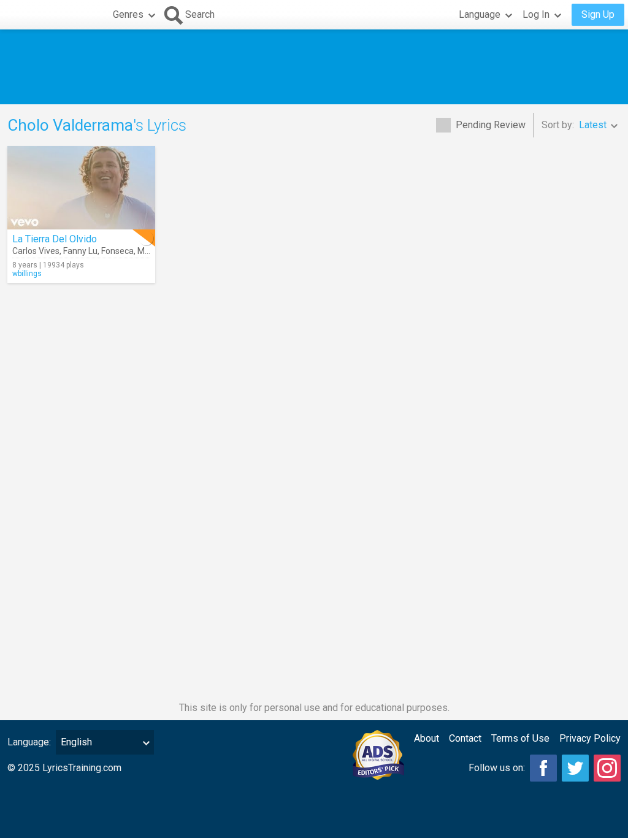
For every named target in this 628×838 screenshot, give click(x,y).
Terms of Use (520, 738)
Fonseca (117, 251)
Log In (536, 14)
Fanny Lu (80, 251)
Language (479, 14)
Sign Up (598, 14)
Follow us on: (497, 768)
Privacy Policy (590, 738)
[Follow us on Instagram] (607, 768)
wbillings (27, 273)
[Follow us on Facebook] (543, 768)
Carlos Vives (35, 251)
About (426, 738)
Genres (128, 14)
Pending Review (491, 125)
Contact (465, 738)
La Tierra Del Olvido (54, 239)
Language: (29, 742)
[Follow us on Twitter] (575, 768)
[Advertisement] (314, 66)
